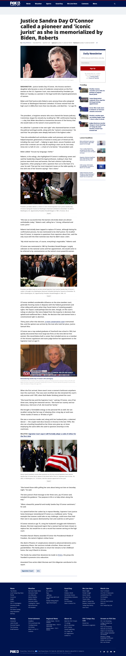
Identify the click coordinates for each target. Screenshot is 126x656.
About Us (67, 619)
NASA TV (102, 603)
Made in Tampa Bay (88, 601)
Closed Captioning (69, 629)
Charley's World (68, 593)
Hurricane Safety (32, 601)
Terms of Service (94, 78)
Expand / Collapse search (115, 3)
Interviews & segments (88, 625)
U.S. (38, 571)
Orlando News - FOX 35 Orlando (52, 621)
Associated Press (37, 42)
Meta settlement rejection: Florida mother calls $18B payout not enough (87, 142)
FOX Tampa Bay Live (106, 605)
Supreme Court (46, 42)
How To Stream (104, 591)
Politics (12, 601)
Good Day (68, 588)
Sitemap (12, 613)
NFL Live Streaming (105, 621)
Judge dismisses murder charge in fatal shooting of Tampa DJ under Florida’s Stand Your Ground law (97, 126)
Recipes (66, 599)
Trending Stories (32, 625)
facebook (100, 651)
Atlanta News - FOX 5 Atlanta (52, 629)
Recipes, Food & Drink (88, 603)
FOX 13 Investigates (15, 603)
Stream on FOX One (108, 619)
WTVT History (68, 627)
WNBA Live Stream (105, 640)
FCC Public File (68, 631)
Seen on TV (13, 607)
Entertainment (34, 619)
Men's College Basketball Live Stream (107, 633)
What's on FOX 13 (33, 629)
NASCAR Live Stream (106, 629)
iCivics (60, 555)
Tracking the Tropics (34, 603)
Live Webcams (32, 595)
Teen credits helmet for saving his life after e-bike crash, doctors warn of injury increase (87, 151)
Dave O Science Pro (69, 603)
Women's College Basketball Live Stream (106, 637)
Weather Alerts (32, 599)
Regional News (52, 619)
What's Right (85, 591)
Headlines (31, 621)
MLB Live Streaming (106, 627)
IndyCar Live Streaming (106, 631)
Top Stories (13, 591)
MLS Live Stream (105, 642)
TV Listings (67, 623)
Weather (31, 588)
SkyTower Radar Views (34, 591)
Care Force (85, 607)
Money (12, 619)
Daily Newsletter (14, 611)
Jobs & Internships (69, 625)
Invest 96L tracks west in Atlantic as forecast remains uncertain (96, 109)
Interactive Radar (33, 593)
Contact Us (67, 635)
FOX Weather (32, 607)
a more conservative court (55, 322)
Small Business (14, 629)
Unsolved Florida (14, 605)
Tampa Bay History (87, 605)
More (95, 4)
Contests (30, 631)
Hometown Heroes (69, 595)
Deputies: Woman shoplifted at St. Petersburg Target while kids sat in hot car (87, 158)
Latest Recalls (14, 623)
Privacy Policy (94, 76)
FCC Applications (69, 633)
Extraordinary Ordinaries (71, 597)
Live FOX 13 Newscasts (106, 593)
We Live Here (87, 588)
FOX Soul (103, 599)
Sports (48, 588)
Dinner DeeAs (86, 595)
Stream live (85, 623)
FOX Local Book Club (34, 623)
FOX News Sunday (15, 609)
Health (12, 599)
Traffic (66, 591)
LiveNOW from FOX (105, 595)
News (12, 588)
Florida (12, 595)
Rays (47, 593)
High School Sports (51, 603)
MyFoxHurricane (32, 605)
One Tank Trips (86, 597)
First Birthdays (68, 601)
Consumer (13, 597)
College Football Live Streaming (106, 623)
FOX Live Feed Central (106, 601)
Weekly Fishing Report (52, 601)
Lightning (48, 595)
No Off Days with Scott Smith (52, 597)
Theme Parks (86, 599)
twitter (104, 651)
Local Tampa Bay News (16, 593)
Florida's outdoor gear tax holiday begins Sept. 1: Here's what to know (97, 117)
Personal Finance (15, 625)
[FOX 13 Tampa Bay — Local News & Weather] (16, 4)
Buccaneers (49, 591)
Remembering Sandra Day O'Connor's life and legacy (36, 378)
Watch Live (104, 588)
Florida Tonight (86, 593)
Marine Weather (32, 597)
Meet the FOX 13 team (70, 621)
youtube (111, 651)
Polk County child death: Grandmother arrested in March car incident (87, 166)
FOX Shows (31, 627)
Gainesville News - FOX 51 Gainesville (53, 625)
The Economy (14, 627)
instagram (107, 651)
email (114, 651)
